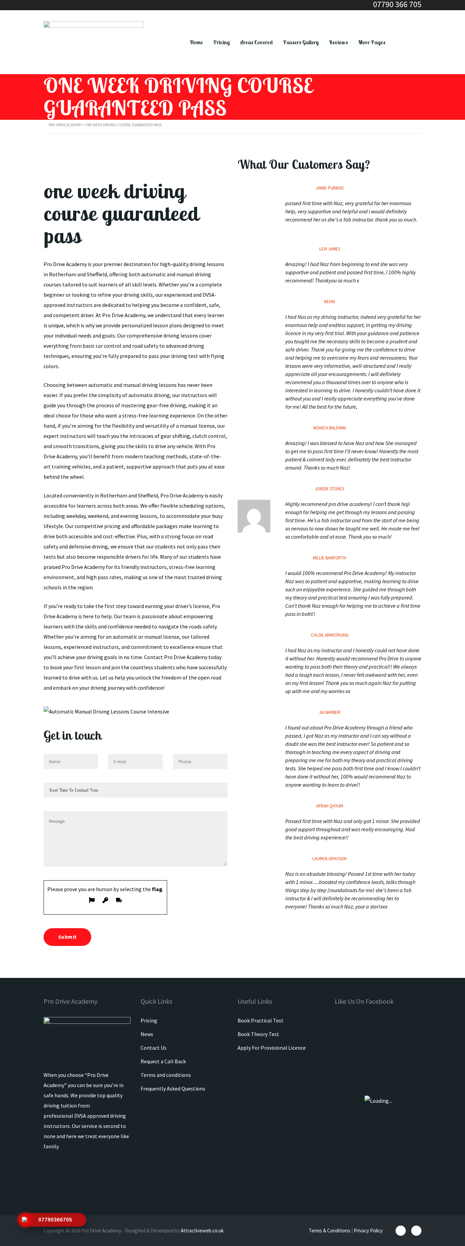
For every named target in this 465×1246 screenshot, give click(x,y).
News (147, 1034)
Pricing (221, 42)
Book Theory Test (258, 1034)
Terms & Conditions (329, 1230)
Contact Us (153, 1047)
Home (196, 42)
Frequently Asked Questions (173, 1088)
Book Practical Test (261, 1020)
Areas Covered (256, 42)
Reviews (338, 42)
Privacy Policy (368, 1230)
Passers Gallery (301, 42)
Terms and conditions (166, 1074)
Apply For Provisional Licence (272, 1047)
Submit (67, 936)
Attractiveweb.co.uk (202, 1230)
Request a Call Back (163, 1061)
